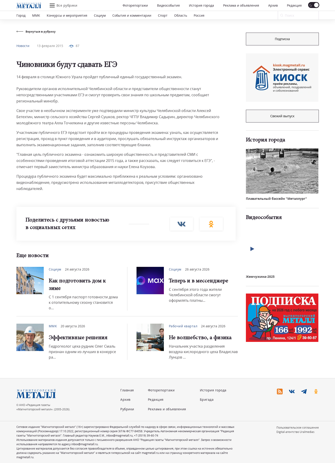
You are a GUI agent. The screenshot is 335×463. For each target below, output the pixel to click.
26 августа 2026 (197, 269)
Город (21, 15)
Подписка (282, 39)
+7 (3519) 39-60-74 (146, 435)
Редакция (294, 5)
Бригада (207, 399)
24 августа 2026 (77, 269)
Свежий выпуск (282, 116)
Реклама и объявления (241, 5)
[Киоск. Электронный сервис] (282, 77)
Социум (100, 15)
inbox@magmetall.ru (119, 435)
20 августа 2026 (73, 326)
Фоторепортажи (135, 5)
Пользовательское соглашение (297, 427)
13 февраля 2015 (50, 46)
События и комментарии (131, 15)
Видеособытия (168, 5)
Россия (199, 15)
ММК (36, 15)
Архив (273, 5)
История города (201, 5)
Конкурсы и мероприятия (67, 15)
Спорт (163, 15)
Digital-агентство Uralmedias (295, 432)
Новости (22, 46)
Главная (127, 390)
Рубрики (127, 409)
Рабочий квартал (183, 326)
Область (180, 15)
